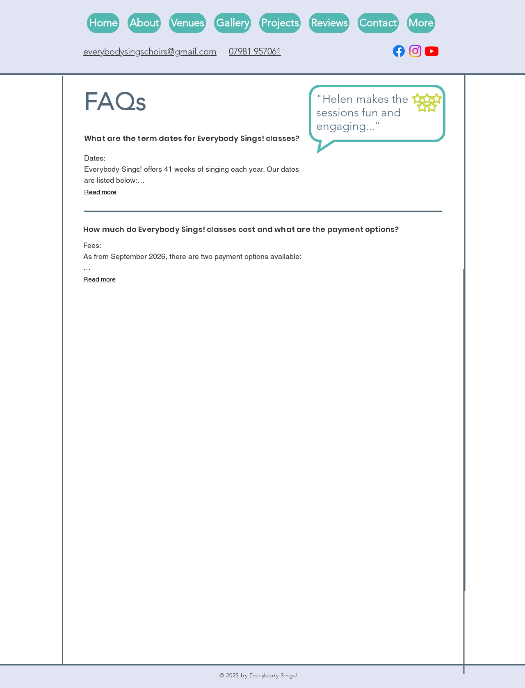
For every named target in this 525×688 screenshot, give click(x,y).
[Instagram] (415, 51)
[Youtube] (432, 51)
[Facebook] (399, 51)
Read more (100, 192)
